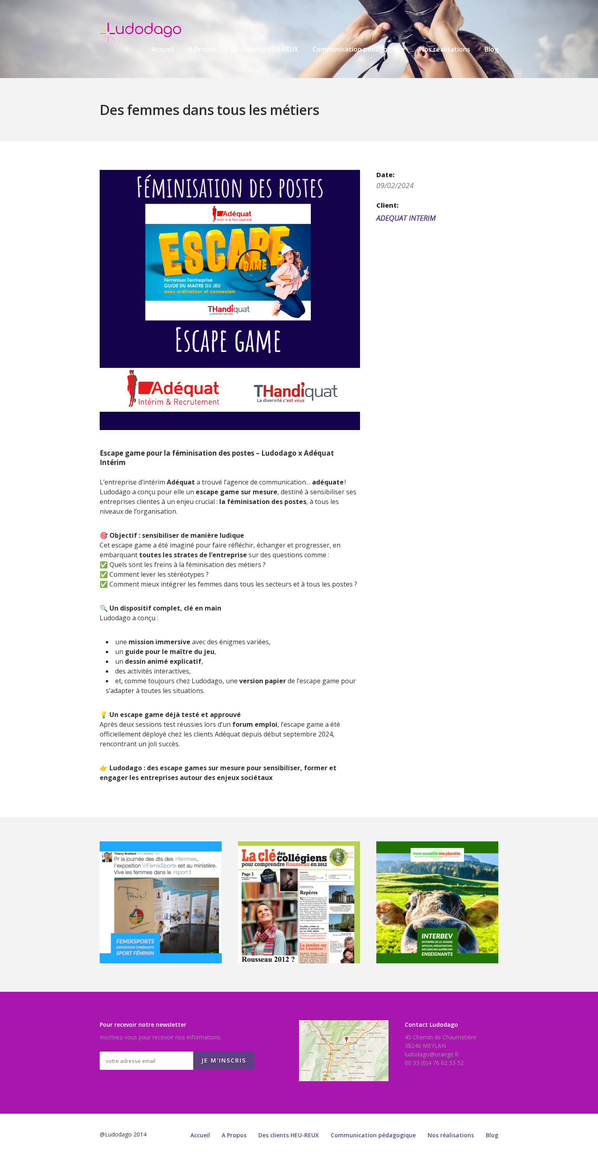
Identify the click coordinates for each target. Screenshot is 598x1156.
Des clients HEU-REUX (264, 50)
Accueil (163, 50)
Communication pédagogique (358, 50)
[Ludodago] (140, 32)
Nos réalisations (444, 50)
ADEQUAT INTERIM (406, 218)
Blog (491, 50)
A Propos (202, 50)
